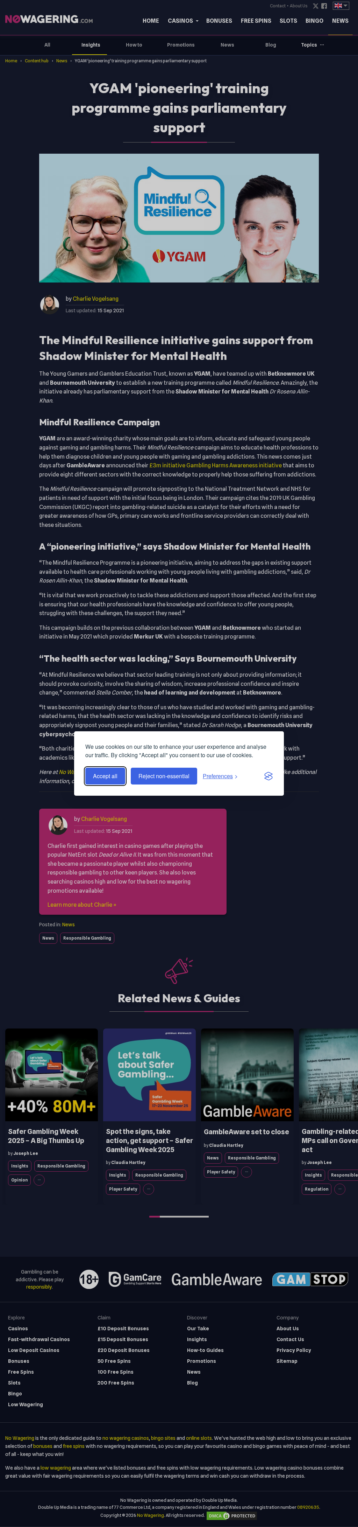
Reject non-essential (163, 776)
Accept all (105, 776)
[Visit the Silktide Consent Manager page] (268, 776)
